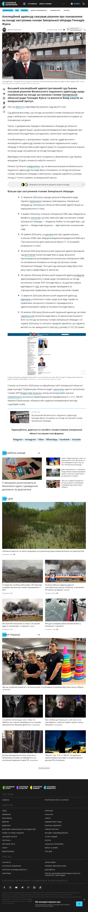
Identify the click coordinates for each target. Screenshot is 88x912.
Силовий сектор (55, 10)
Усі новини (32, 4)
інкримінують (15, 396)
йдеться (19, 106)
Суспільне (31, 899)
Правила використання (55, 866)
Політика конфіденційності (14, 870)
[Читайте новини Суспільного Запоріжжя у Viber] (28, 887)
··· (63, 3)
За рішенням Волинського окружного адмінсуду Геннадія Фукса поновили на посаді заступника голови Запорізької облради (56, 418)
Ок (79, 904)
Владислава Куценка (31, 393)
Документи (50, 870)
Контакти (6, 862)
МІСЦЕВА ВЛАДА (7, 10)
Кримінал (6, 814)
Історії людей (51, 837)
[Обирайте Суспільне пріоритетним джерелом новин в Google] (4, 112)
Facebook (64, 439)
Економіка (7, 818)
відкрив (80, 275)
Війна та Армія (51, 848)
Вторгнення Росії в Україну (57, 800)
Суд (17, 10)
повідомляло (33, 166)
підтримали (35, 201)
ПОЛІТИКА (24, 10)
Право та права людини (13, 833)
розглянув (30, 254)
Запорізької (69, 94)
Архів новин (50, 862)
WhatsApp (52, 439)
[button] (4, 89)
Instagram (30, 439)
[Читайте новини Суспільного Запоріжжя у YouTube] (16, 887)
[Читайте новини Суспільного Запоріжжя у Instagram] (10, 887)
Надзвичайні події (53, 822)
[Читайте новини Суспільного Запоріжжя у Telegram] (22, 887)
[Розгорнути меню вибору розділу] (24, 3)
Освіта (48, 818)
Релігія (48, 840)
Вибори (5, 822)
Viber (41, 439)
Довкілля (6, 826)
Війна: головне (45, 4)
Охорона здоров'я (53, 826)
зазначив (35, 217)
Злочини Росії (8, 844)
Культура (49, 814)
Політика (66, 10)
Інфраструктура (52, 829)
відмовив (25, 299)
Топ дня (48, 851)
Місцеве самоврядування (39, 10)
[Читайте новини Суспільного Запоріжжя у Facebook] (4, 887)
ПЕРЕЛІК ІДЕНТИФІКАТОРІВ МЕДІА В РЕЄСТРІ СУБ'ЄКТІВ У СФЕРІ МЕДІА (62, 874)
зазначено (58, 389)
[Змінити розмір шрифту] (85, 30)
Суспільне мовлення (11, 866)
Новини (5, 800)
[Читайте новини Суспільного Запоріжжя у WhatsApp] (34, 887)
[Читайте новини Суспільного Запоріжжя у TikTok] (40, 887)
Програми (6, 873)
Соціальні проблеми (54, 844)
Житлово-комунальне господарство (19, 829)
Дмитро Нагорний (14, 30)
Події (4, 811)
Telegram (18, 439)
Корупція (49, 811)
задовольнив (27, 316)
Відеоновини (8, 851)
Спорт (5, 848)
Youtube (76, 439)
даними (49, 234)
